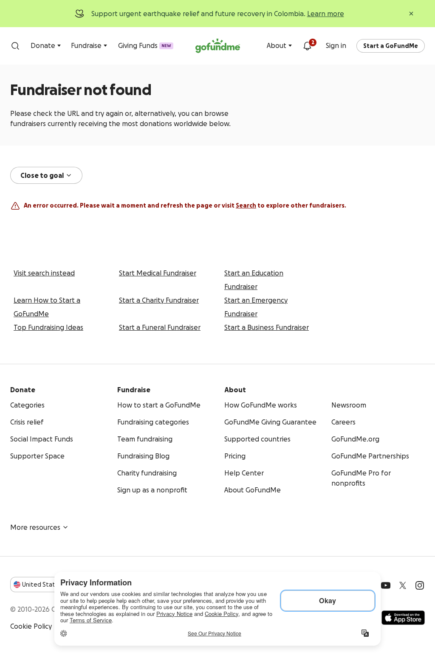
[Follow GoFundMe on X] (402, 585)
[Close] (411, 13)
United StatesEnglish (54, 584)
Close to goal (42, 175)
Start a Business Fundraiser (266, 327)
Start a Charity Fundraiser (159, 300)
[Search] (15, 45)
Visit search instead (44, 273)
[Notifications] (307, 45)
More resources (35, 527)
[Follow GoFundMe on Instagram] (419, 585)
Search (246, 205)
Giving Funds (144, 45)
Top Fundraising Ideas (48, 327)
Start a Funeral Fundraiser (160, 327)
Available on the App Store (403, 617)
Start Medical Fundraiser (157, 273)
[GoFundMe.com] (217, 45)
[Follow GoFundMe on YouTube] (385, 585)
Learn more (325, 13)
